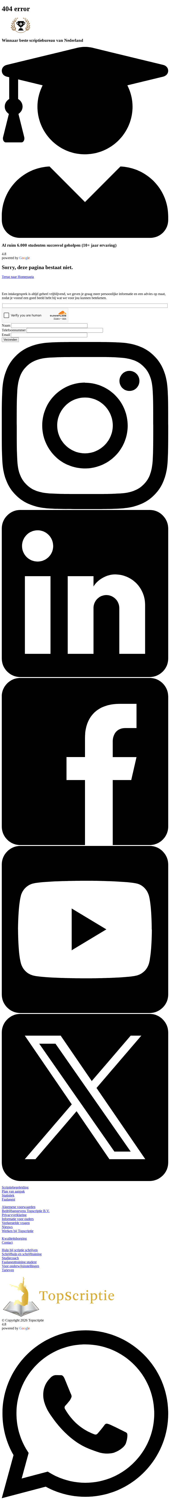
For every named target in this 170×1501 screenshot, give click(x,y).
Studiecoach (10, 1258)
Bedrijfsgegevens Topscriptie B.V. (26, 1211)
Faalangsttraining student (19, 1262)
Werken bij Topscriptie (17, 1231)
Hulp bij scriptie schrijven (20, 1250)
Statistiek (8, 1195)
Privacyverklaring (14, 1215)
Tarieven (8, 1270)
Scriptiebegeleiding (15, 1187)
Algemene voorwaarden (18, 1207)
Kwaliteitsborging (14, 1238)
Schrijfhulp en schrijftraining (22, 1254)
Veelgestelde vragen (16, 1223)
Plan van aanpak (13, 1191)
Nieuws (7, 1227)
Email (6, 335)
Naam (6, 325)
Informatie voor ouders (18, 1219)
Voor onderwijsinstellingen (20, 1266)
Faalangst (8, 1199)
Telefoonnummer (14, 330)
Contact (7, 1242)
